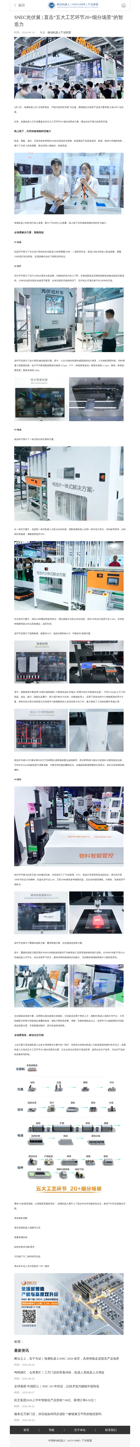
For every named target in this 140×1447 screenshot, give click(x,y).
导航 (51, 1429)
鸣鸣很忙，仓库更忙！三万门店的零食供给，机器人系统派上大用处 (59, 1372)
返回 (21, 5)
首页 (26, 1429)
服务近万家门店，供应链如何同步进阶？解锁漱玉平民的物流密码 (57, 1414)
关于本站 (80, 1429)
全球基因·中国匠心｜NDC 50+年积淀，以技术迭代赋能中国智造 (56, 1386)
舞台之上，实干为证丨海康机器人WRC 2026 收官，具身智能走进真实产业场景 (66, 1358)
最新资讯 (21, 1350)
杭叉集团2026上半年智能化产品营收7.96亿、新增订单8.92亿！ (55, 1400)
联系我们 (111, 1429)
